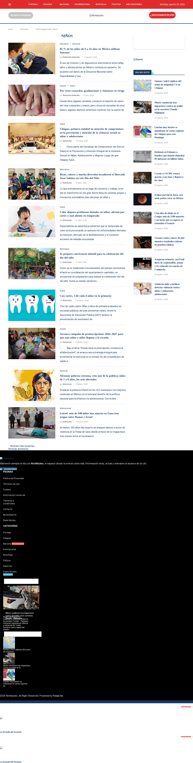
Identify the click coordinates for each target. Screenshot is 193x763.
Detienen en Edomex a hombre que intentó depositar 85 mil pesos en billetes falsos (170, 155)
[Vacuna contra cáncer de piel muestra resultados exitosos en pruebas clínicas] (142, 242)
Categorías (10, 526)
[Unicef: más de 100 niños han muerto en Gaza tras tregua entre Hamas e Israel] (31, 423)
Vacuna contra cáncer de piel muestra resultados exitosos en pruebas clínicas (169, 241)
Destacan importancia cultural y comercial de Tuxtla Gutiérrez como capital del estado (15, 626)
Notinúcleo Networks (71, 57)
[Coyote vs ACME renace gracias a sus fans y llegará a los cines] (142, 178)
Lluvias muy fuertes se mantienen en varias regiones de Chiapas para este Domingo (169, 132)
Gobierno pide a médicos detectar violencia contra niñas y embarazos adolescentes (167, 289)
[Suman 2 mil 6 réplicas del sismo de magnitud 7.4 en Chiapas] (142, 86)
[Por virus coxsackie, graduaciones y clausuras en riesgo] (31, 100)
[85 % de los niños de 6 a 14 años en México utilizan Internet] (31, 58)
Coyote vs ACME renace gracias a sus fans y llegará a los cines (169, 177)
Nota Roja (101, 4)
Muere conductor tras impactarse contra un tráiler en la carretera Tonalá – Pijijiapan (169, 107)
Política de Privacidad (13, 478)
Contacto (7, 509)
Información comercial (14, 495)
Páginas (8, 471)
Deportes (7, 566)
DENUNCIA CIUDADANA (21, 15)
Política (116, 4)
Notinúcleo (67, 141)
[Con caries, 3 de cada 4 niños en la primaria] (31, 305)
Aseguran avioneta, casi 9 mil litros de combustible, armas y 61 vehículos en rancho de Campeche (169, 264)
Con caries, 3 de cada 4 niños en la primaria (85, 295)
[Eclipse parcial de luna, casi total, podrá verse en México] (142, 199)
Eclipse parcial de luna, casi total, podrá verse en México (169, 197)
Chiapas (47, 4)
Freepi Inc (58, 695)
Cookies (7, 489)
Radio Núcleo (9, 520)
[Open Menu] (9, 4)
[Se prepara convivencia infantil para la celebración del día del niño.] (31, 263)
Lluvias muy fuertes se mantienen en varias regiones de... (15, 684)
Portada (33, 4)
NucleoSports (9, 515)
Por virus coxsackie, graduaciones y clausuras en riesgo (92, 90)
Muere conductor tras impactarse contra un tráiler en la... (16, 667)
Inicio (10, 29)
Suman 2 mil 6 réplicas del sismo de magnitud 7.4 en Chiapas (168, 84)
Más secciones (134, 4)
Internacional (82, 4)
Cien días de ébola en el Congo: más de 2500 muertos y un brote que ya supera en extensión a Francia (169, 218)
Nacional (64, 4)
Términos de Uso (11, 484)
